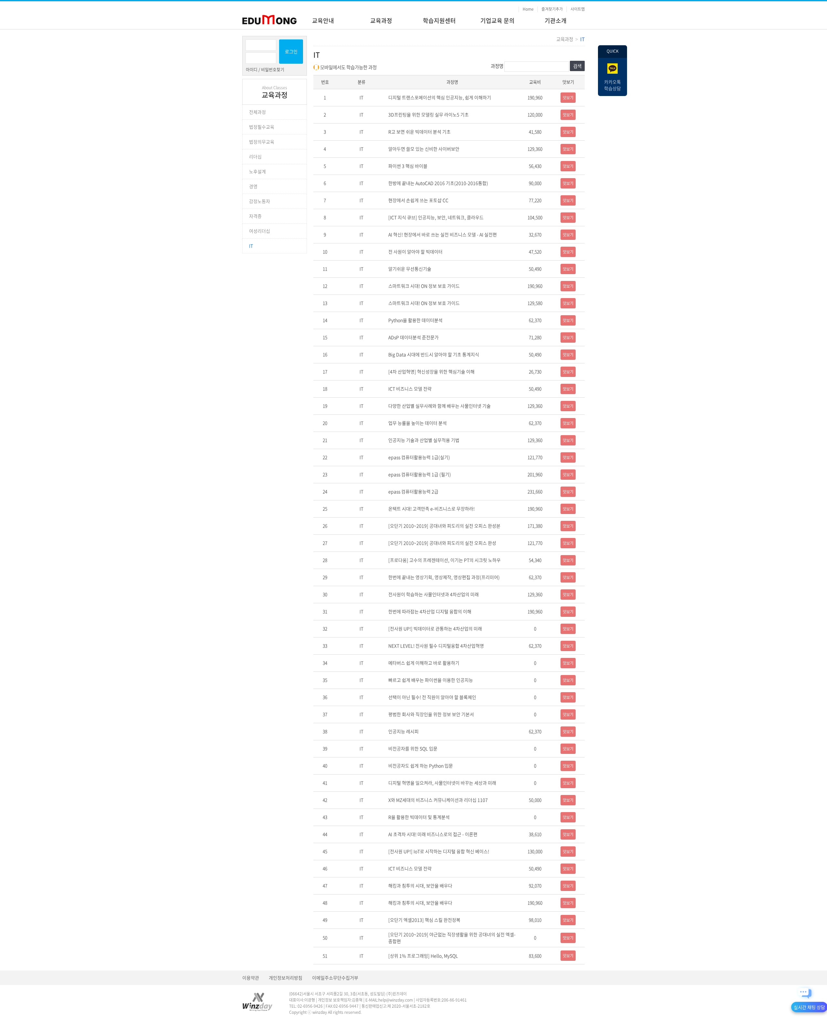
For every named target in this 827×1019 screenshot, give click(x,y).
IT (251, 245)
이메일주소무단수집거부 (335, 977)
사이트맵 (578, 9)
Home (528, 9)
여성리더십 (259, 231)
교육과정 (381, 20)
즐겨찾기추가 (552, 9)
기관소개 (556, 20)
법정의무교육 (261, 141)
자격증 (255, 216)
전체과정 (257, 112)
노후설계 (257, 171)
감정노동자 (259, 201)
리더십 (255, 156)
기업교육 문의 (497, 20)
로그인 (291, 51)
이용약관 (250, 977)
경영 (253, 186)
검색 (577, 66)
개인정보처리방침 (285, 977)
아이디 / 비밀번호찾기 (265, 69)
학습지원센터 (439, 20)
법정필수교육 (261, 126)
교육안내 (323, 20)
